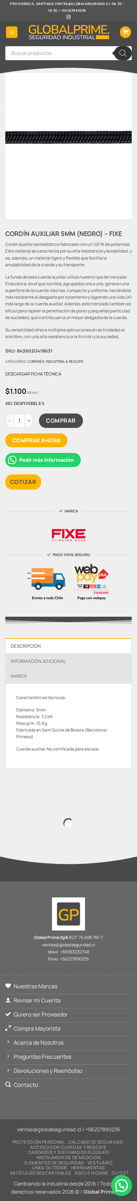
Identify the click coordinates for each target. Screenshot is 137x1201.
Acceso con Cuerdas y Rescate (68, 1147)
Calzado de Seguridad (95, 1142)
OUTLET (120, 1173)
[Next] (75, 206)
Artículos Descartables (40, 1173)
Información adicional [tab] (38, 661)
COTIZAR (23, 482)
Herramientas (88, 1168)
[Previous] (56, 206)
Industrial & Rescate (65, 361)
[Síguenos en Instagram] (68, 17)
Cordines (35, 361)
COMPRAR (61, 420)
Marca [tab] (19, 676)
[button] (12, 32)
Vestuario (100, 1163)
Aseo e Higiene (91, 1173)
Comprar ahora (36, 440)
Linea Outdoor (49, 1168)
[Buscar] (123, 53)
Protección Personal (38, 1142)
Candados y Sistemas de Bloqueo (68, 1152)
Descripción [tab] (26, 646)
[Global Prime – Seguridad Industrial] (68, 32)
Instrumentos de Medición (69, 1157)
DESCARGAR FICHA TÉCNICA (33, 374)
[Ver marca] (68, 534)
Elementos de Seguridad (54, 1163)
